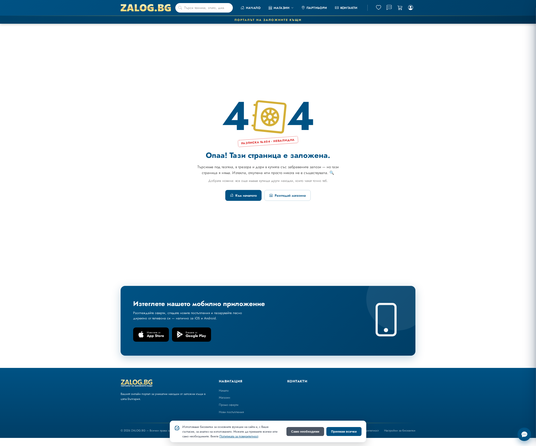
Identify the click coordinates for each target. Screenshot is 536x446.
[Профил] (410, 8)
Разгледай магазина (290, 195)
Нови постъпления (231, 412)
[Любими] (378, 8)
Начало (224, 390)
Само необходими (305, 431)
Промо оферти (228, 404)
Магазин (224, 397)
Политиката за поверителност (238, 436)
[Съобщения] (389, 8)
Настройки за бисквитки (399, 430)
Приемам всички (344, 431)
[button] (281, 7)
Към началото (246, 195)
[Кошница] (400, 8)
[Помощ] (524, 434)
